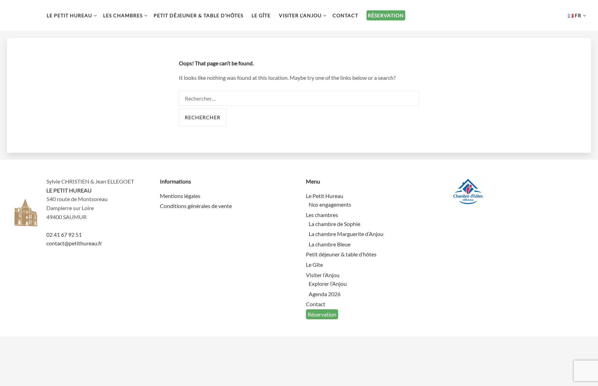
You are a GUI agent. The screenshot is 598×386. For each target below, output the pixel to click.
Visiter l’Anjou (300, 15)
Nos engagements (330, 204)
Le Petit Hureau (69, 15)
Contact (345, 15)
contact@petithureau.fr (74, 243)
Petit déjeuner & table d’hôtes (198, 15)
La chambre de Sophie (334, 223)
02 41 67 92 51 (64, 234)
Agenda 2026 (325, 294)
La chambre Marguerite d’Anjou (346, 233)
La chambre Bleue (330, 244)
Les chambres (123, 15)
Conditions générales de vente (196, 206)
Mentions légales (180, 195)
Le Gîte (261, 15)
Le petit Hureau (24, 15)
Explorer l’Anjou (328, 283)
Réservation (386, 15)
